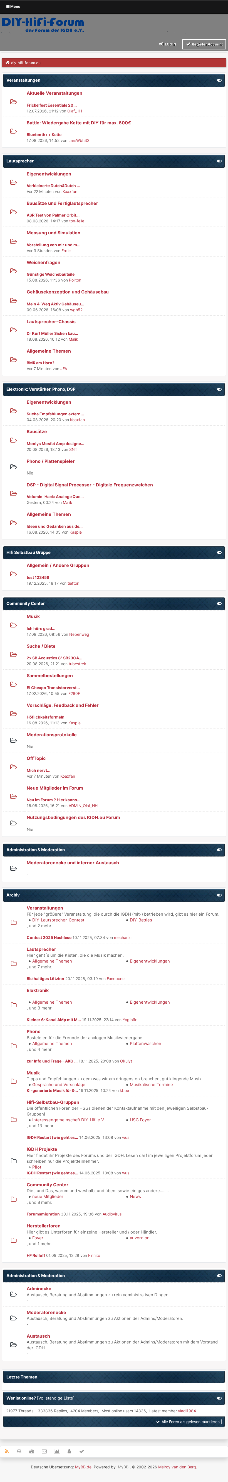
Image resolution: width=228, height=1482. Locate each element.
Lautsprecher (20, 161)
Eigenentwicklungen (49, 174)
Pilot (36, 1167)
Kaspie (76, 532)
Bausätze (37, 431)
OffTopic (36, 758)
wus (125, 1137)
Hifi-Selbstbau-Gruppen (53, 1102)
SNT (73, 449)
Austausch (38, 1336)
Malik (73, 339)
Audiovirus (112, 1214)
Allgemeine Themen (49, 351)
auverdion (140, 1237)
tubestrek (77, 663)
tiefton (73, 583)
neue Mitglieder (47, 1196)
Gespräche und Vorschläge (58, 1084)
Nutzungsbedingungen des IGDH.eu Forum (73, 817)
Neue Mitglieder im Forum (55, 788)
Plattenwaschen (145, 1043)
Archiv (13, 895)
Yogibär (130, 1019)
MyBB (123, 1467)
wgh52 (76, 309)
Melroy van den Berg (177, 1467)
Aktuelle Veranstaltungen (54, 93)
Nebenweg (79, 634)
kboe (124, 1090)
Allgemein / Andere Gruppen (58, 565)
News (135, 1196)
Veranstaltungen (23, 80)
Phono (34, 1031)
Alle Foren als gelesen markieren (190, 1421)
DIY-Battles (141, 920)
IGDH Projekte (42, 1149)
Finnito (94, 1255)
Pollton (75, 280)
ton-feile (76, 220)
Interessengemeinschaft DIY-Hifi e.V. (68, 1119)
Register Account (207, 44)
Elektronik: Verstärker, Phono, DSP (41, 389)
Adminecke (39, 1288)
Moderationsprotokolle (52, 734)
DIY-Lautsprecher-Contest (58, 920)
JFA (63, 368)
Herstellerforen (44, 1226)
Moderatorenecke (46, 1312)
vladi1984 (187, 1410)
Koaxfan (70, 191)
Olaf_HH (74, 111)
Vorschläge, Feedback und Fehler (63, 705)
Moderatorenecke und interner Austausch (73, 862)
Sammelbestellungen (50, 675)
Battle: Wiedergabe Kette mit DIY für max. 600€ (79, 122)
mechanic (123, 937)
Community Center (25, 603)
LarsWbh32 (78, 140)
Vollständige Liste (55, 1398)
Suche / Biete (41, 646)
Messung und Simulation (53, 232)
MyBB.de (83, 1467)
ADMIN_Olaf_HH (83, 805)
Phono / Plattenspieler (51, 461)
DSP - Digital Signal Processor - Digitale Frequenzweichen (90, 485)
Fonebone (116, 978)
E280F (74, 693)
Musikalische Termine (151, 1084)
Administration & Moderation (35, 849)
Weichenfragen (43, 262)
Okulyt (126, 1061)
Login (170, 44)
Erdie (66, 250)
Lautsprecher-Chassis (51, 321)
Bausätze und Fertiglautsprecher (62, 203)
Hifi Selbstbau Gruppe (28, 552)
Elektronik (38, 990)
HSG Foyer (140, 1119)
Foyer (37, 1237)
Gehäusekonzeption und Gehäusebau (68, 292)
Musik (33, 616)
